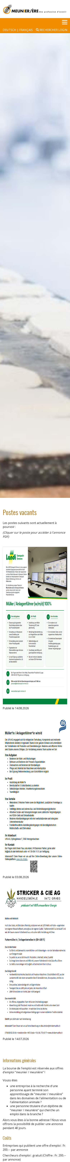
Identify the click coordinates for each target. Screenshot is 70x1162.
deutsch (10, 30)
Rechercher (48, 30)
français (26, 30)
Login (62, 30)
